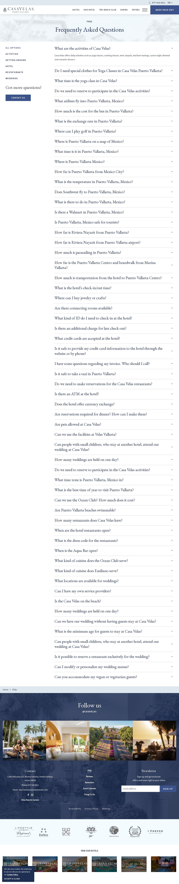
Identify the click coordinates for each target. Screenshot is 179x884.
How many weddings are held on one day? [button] (87, 459)
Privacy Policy (92, 808)
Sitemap (106, 808)
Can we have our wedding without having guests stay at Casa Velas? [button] (105, 621)
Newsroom (89, 782)
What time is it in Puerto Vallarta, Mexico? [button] (87, 151)
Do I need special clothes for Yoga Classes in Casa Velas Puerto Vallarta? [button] (109, 70)
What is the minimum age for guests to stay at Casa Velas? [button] (98, 631)
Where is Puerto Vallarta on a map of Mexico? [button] (89, 141)
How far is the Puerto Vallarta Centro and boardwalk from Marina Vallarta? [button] (105, 265)
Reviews (89, 776)
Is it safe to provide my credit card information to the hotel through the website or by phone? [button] (108, 351)
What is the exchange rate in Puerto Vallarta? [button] (88, 121)
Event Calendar (89, 788)
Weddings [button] (12, 78)
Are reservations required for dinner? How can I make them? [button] (101, 414)
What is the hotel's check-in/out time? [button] (83, 287)
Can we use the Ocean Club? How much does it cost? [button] (95, 499)
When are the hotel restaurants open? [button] (83, 530)
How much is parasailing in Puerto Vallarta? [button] (88, 252)
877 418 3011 (33, 785)
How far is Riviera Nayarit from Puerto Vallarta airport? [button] (98, 242)
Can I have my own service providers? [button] (83, 590)
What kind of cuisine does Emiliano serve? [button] (86, 570)
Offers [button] (135, 10)
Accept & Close (12, 879)
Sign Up (169, 789)
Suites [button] (75, 10)
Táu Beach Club (107, 10)
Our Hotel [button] (89, 10)
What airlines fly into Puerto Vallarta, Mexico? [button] (89, 100)
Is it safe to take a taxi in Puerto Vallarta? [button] (85, 373)
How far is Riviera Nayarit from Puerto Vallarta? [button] (92, 232)
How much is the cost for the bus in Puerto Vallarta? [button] (94, 111)
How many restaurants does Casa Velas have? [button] (89, 520)
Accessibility (75, 808)
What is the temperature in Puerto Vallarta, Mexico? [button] (94, 181)
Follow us (89, 705)
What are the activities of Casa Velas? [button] (83, 48)
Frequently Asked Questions (89, 29)
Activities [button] (12, 54)
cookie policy (12, 875)
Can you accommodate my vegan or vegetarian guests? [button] (96, 676)
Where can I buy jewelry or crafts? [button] (80, 297)
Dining (124, 10)
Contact (30, 771)
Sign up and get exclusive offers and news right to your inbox (149, 778)
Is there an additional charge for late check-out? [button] (91, 328)
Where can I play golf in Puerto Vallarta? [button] (85, 131)
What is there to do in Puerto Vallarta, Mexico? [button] (90, 201)
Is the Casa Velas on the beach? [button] (78, 600)
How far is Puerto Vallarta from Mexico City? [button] (89, 171)
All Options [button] (13, 47)
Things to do (89, 794)
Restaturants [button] (14, 72)
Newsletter (149, 771)
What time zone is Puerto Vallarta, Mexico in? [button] (89, 479)
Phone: (25, 785)
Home (5, 689)
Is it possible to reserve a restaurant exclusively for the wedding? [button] (102, 656)
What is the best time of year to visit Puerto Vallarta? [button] (94, 489)
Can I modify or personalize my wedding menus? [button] (92, 666)
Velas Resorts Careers (30, 800)
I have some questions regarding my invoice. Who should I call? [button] (102, 363)
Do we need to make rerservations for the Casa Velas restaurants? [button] (103, 383)
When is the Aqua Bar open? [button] (76, 550)
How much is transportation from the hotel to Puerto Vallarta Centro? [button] (108, 277)
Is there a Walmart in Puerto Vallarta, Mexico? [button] (89, 212)
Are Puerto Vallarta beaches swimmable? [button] (85, 510)
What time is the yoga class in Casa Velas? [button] (86, 80)
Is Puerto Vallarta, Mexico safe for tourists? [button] (87, 222)
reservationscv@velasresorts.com (33, 789)
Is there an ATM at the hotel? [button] (77, 393)
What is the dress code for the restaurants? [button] (86, 540)
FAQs (89, 21)
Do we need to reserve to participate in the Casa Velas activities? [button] (102, 90)
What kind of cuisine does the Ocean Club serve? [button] (91, 560)
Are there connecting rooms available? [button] (83, 308)
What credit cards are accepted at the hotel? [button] (87, 338)
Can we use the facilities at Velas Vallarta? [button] (86, 434)
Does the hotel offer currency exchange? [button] (85, 403)
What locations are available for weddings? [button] (87, 580)
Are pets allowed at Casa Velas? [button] (78, 424)
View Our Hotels (89, 850)
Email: (15, 789)
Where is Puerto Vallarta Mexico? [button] (80, 161)
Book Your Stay (165, 10)
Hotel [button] (9, 66)
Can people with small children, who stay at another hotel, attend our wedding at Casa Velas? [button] (107, 447)
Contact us (18, 97)
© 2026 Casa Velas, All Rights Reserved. (19, 875)
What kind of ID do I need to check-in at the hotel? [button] (93, 318)
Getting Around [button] (16, 60)
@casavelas (89, 711)
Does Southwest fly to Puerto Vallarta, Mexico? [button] (90, 191)
